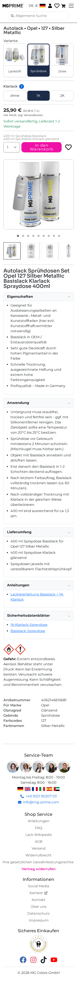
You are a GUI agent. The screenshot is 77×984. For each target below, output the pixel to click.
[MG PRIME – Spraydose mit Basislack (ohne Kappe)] (68, 250)
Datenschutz (38, 913)
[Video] (59, 235)
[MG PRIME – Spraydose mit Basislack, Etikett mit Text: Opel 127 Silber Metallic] (30, 250)
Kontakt (39, 900)
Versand (39, 848)
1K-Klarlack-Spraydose (28, 625)
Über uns (38, 907)
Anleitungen (38, 821)
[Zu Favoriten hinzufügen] (68, 147)
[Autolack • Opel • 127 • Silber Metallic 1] (18, 235)
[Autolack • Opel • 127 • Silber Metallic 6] (43, 235)
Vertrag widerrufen (39, 869)
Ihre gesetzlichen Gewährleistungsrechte (38, 862)
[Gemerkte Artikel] (56, 6)
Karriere (36, 893)
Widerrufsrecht (38, 855)
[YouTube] (53, 960)
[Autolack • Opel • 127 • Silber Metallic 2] (23, 235)
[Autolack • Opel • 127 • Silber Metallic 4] (33, 235)
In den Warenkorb (41, 147)
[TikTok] (43, 960)
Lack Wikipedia (38, 835)
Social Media (38, 886)
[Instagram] (33, 960)
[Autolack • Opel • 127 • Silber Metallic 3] (28, 235)
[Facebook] (23, 960)
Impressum (39, 920)
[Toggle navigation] (70, 6)
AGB (38, 842)
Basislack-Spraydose (27, 631)
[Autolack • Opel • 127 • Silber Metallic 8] (53, 235)
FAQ (38, 828)
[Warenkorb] (63, 5)
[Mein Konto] (49, 5)
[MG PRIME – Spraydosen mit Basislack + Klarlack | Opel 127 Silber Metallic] (12, 250)
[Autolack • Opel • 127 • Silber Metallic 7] (48, 235)
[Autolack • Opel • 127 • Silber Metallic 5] (38, 235)
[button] (38, 194)
